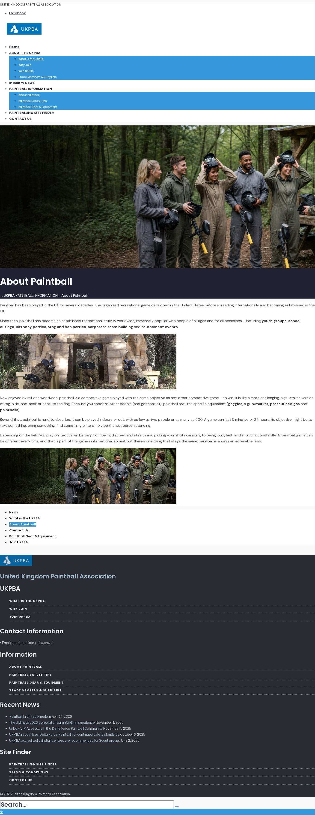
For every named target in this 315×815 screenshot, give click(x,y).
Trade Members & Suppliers (37, 77)
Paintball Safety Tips (32, 101)
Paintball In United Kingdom (30, 716)
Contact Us (19, 530)
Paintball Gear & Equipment (37, 107)
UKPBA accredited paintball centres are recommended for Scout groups (64, 740)
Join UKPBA (26, 71)
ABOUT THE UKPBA (24, 52)
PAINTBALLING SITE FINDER (31, 112)
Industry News (21, 82)
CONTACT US (20, 118)
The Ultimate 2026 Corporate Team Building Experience (52, 722)
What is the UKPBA (30, 59)
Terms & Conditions (28, 772)
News (13, 512)
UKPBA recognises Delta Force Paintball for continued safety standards (64, 734)
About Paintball (29, 95)
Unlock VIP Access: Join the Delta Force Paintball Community (55, 728)
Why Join (24, 65)
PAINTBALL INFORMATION (30, 88)
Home (14, 46)
